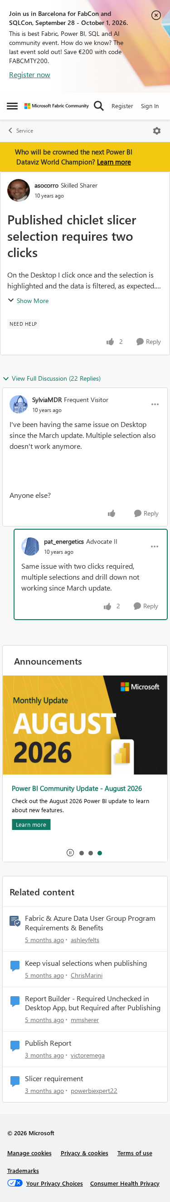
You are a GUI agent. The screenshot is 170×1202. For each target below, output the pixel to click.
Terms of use (134, 1153)
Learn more (114, 161)
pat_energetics (64, 541)
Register (122, 105)
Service (24, 130)
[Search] (98, 105)
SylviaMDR (47, 399)
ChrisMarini (86, 975)
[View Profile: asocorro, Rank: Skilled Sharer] (18, 190)
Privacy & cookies (84, 1153)
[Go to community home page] (56, 106)
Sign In (150, 105)
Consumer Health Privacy (125, 1183)
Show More (33, 300)
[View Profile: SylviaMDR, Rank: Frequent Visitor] (19, 404)
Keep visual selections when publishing (86, 963)
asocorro (46, 185)
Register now (29, 74)
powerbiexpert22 (94, 1090)
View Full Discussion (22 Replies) (56, 378)
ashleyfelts (85, 939)
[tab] (81, 852)
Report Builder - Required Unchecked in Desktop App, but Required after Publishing (92, 1003)
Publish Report (48, 1043)
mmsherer (85, 1019)
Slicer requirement (54, 1078)
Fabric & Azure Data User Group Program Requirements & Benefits (90, 923)
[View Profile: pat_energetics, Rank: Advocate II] (30, 546)
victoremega (88, 1055)
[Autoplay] (70, 852)
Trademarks (23, 1170)
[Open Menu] (157, 130)
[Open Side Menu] (12, 106)
